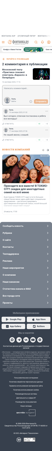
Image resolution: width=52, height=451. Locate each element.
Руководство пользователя (26, 402)
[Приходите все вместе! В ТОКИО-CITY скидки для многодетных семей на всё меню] (26, 169)
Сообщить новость (13, 226)
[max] (12, 340)
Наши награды (26, 406)
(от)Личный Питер (27, 36)
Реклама (7, 261)
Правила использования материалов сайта (26, 386)
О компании (9, 275)
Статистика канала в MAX (17, 288)
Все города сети (11, 295)
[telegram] (19, 340)
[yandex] (40, 340)
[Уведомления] (42, 42)
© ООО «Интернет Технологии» (26, 433)
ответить (9, 124)
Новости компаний (16, 149)
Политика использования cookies (26, 390)
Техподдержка (11, 254)
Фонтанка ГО (44, 36)
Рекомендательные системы (26, 394)
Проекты (8, 302)
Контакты (8, 247)
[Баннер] (33, 49)
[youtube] (33, 340)
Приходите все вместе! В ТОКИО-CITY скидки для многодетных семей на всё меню (26, 189)
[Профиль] (49, 42)
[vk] (26, 340)
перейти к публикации (18, 59)
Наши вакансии (11, 281)
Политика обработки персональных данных (26, 382)
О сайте (7, 240)
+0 (39, 124)
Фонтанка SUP (8, 36)
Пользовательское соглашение (26, 378)
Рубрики (7, 233)
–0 (47, 124)
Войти (13, 101)
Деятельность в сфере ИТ (26, 398)
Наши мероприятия (13, 268)
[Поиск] (36, 42)
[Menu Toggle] (3, 42)
